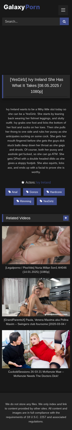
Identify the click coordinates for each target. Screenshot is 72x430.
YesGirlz (48, 201)
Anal (14, 192)
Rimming (25, 201)
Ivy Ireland (43, 182)
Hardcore (56, 192)
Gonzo (34, 192)
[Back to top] (59, 418)
